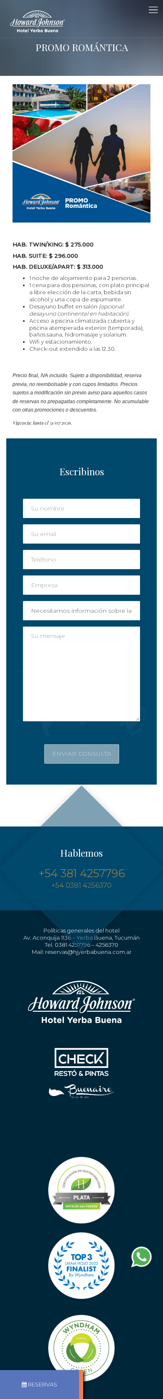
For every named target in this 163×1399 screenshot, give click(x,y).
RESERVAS (42, 1384)
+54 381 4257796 (81, 873)
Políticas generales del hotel (81, 930)
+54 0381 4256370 (81, 885)
